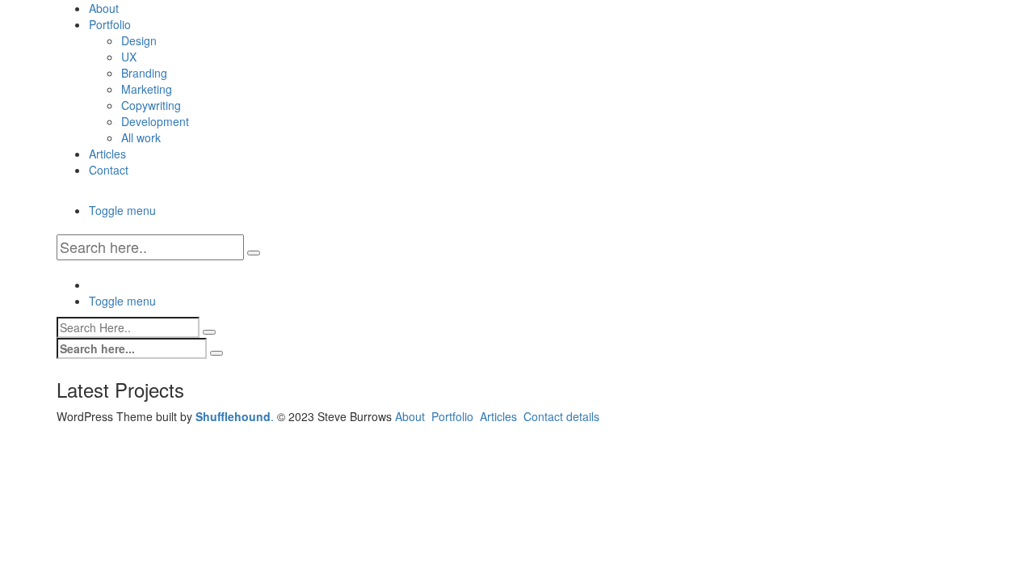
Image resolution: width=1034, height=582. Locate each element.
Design (139, 40)
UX (129, 56)
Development (155, 121)
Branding (144, 73)
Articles (107, 154)
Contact (108, 170)
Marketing (146, 89)
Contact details (561, 416)
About (104, 8)
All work (141, 137)
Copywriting (151, 105)
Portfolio (110, 24)
